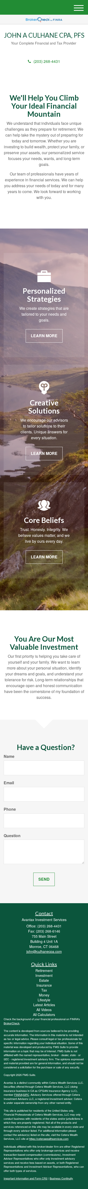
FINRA (18, 1095)
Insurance (44, 985)
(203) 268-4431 (46, 61)
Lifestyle (44, 999)
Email (9, 782)
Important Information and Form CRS (25, 1178)
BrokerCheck (12, 1023)
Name (9, 756)
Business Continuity (61, 1178)
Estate (44, 980)
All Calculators (44, 1014)
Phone (10, 809)
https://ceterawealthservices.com (48, 1139)
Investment (44, 975)
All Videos (44, 1009)
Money (44, 995)
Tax (44, 990)
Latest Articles (44, 1004)
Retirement (44, 970)
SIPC (26, 1095)
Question (12, 835)
